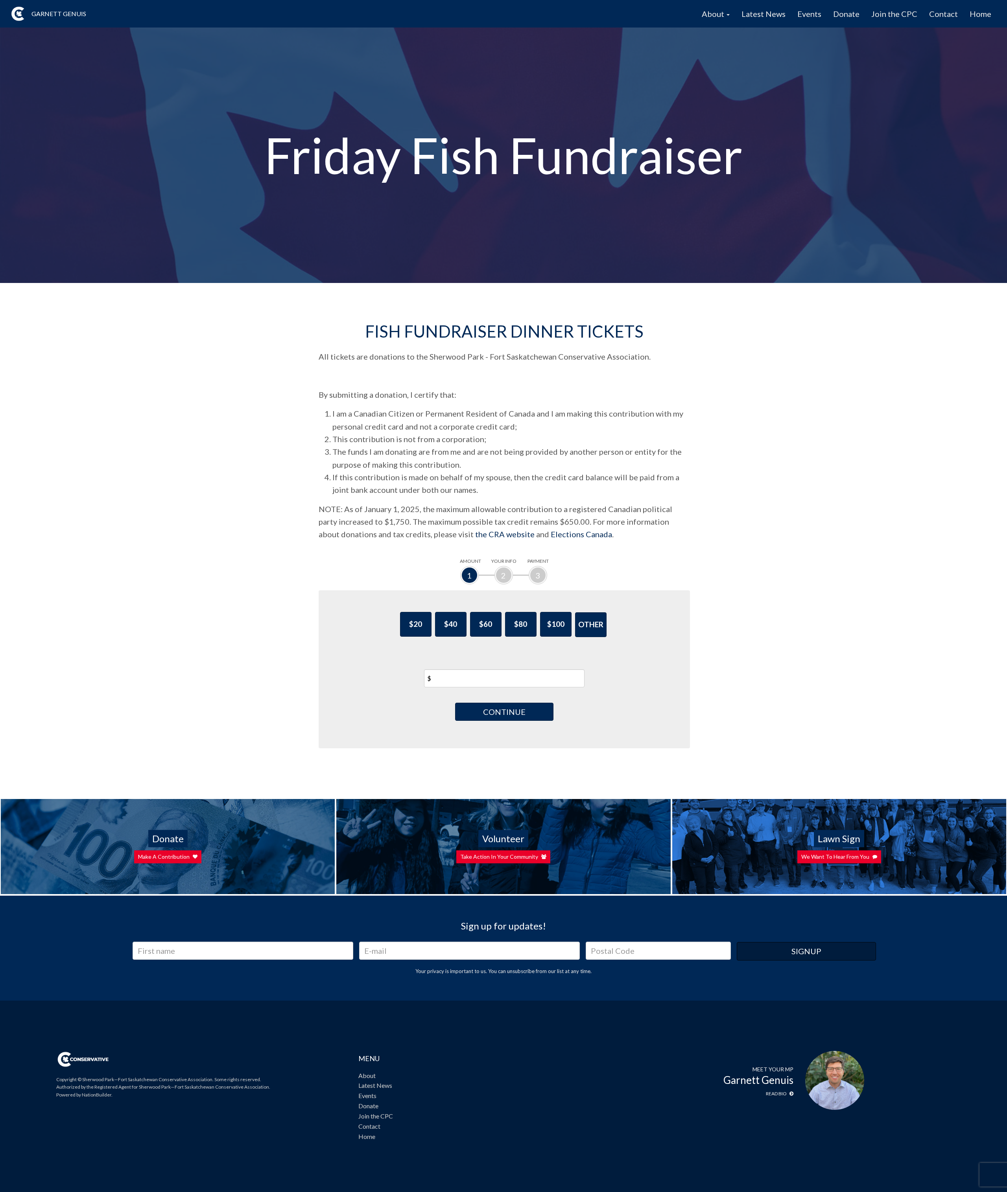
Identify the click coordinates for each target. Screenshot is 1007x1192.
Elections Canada (581, 534)
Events (809, 13)
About (367, 1075)
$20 (415, 623)
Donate (846, 13)
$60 (485, 623)
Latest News (763, 13)
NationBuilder (96, 1095)
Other (590, 624)
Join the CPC (894, 13)
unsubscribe (521, 971)
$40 (450, 623)
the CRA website (505, 534)
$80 (520, 623)
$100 (555, 623)
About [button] (714, 13)
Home (980, 13)
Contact (943, 13)
